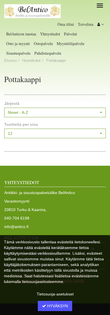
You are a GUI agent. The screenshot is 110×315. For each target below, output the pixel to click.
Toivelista (85, 24)
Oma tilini (66, 24)
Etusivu (10, 61)
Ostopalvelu (43, 43)
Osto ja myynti (18, 43)
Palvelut (70, 34)
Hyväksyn (57, 306)
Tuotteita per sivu (21, 124)
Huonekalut (31, 61)
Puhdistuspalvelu (47, 53)
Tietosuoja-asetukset (55, 294)
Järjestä (11, 103)
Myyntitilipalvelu (70, 43)
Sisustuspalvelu (18, 53)
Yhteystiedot (50, 34)
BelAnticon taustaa (21, 34)
